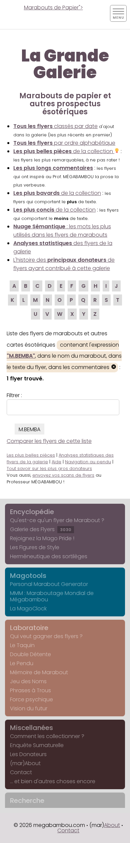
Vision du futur (28, 708)
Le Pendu (21, 663)
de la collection (63, 151)
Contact (21, 772)
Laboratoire (29, 627)
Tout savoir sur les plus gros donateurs (49, 468)
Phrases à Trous (30, 690)
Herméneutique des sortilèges (48, 556)
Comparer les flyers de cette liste (49, 441)
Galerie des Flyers (40, 529)
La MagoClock (28, 608)
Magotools (28, 575)
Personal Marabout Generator (49, 584)
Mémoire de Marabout (39, 672)
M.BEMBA (29, 429)
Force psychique (31, 699)
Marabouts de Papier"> (53, 7)
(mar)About (25, 763)
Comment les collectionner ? (47, 736)
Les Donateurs (28, 754)
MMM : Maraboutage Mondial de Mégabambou (52, 596)
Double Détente (30, 654)
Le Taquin (22, 645)
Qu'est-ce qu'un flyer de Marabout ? (57, 520)
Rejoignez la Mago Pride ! (42, 538)
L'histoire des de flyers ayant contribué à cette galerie (64, 264)
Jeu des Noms (28, 681)
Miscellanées (31, 727)
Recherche (27, 800)
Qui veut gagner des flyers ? (46, 636)
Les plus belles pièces (31, 455)
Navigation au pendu (88, 462)
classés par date (55, 126)
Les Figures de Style (34, 547)
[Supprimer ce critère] (113, 367)
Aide (56, 462)
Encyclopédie (32, 511)
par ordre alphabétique (64, 143)
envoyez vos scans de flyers (63, 475)
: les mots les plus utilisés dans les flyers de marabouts (62, 231)
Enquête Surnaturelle (37, 745)
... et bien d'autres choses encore (52, 781)
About (112, 825)
